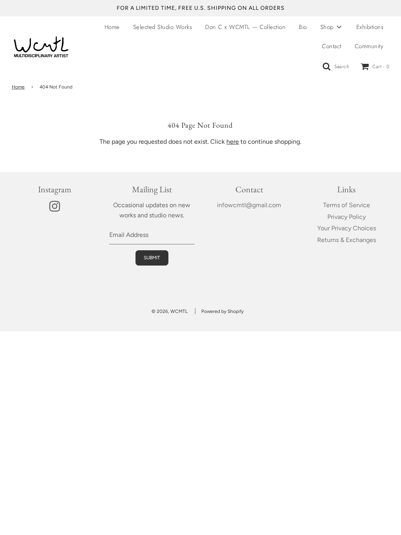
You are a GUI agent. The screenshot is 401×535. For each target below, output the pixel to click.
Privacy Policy (346, 217)
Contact (331, 46)
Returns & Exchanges (346, 240)
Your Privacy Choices (346, 228)
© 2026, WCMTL (170, 311)
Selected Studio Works (162, 27)
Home (112, 27)
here (232, 141)
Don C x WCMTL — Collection (245, 27)
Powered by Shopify (222, 311)
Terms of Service (346, 205)
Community (369, 46)
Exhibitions (370, 27)
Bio (303, 27)
